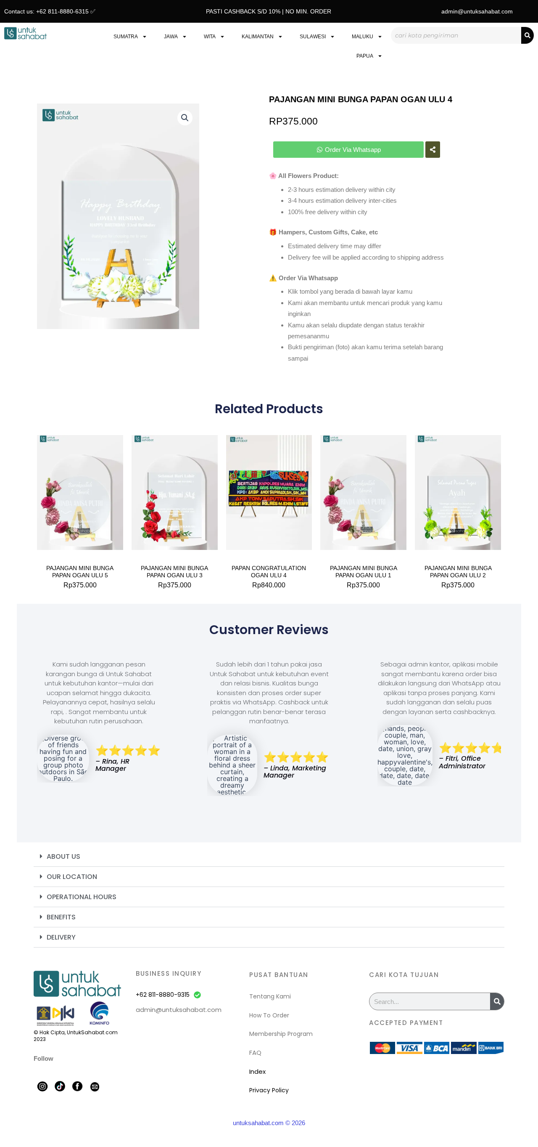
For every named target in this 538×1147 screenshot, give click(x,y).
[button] (185, 117)
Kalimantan (258, 37)
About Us (63, 856)
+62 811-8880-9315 (163, 994)
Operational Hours (81, 897)
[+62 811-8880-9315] (197, 994)
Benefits (61, 917)
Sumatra (125, 37)
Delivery (61, 937)
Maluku (362, 37)
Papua (364, 56)
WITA (210, 37)
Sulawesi (313, 37)
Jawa (171, 37)
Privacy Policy (269, 1090)
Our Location (72, 876)
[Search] (527, 35)
